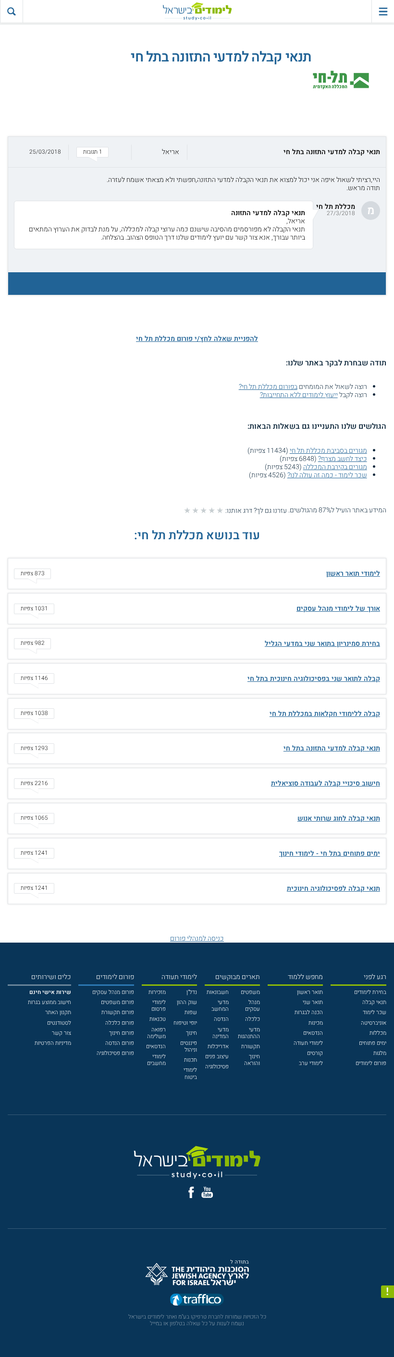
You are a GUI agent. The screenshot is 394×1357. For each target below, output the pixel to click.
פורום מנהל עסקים (113, 992)
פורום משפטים (117, 1002)
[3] (203, 510)
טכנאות (157, 1019)
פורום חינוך (121, 1033)
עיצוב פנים (217, 1057)
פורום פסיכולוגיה (115, 1053)
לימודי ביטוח (190, 1073)
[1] (220, 510)
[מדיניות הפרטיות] (387, 1291)
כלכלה (252, 1019)
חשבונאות (218, 992)
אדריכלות (218, 1046)
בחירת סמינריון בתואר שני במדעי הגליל (322, 644)
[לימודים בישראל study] (197, 11)
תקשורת (250, 1046)
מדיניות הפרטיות (53, 1043)
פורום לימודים (371, 1063)
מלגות (379, 1053)
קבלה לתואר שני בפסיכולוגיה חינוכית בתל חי (313, 679)
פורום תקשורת (117, 1012)
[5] (187, 510)
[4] (195, 510)
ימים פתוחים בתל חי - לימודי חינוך (329, 853)
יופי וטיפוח (185, 1023)
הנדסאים (313, 1033)
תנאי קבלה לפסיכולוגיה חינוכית (333, 889)
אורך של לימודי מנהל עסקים (338, 609)
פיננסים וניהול (188, 1046)
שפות (191, 1012)
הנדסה (221, 1019)
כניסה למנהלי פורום (197, 938)
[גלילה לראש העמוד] (387, 1334)
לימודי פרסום (158, 1005)
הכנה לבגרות (309, 1012)
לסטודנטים (59, 1023)
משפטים (250, 992)
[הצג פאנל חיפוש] (11, 11)
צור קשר (61, 1033)
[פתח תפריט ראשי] (382, 11)
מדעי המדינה (220, 1033)
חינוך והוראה (252, 1060)
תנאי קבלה (374, 1002)
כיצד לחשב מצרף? (342, 459)
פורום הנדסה (119, 1043)
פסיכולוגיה (217, 1067)
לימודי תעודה (308, 1043)
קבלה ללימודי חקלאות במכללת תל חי (325, 714)
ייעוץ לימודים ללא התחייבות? (299, 395)
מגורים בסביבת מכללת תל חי (328, 451)
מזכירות (157, 992)
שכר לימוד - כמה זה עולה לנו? (327, 475)
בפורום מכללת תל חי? (268, 387)
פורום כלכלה (119, 1023)
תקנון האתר (58, 1012)
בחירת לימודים (370, 992)
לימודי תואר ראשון (353, 574)
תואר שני (313, 1002)
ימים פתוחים (372, 1043)
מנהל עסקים (252, 1005)
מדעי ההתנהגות (249, 1033)
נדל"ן (191, 992)
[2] (212, 510)
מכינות (315, 1023)
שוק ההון (187, 1002)
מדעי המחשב (220, 1005)
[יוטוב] (207, 1192)
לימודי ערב (311, 1063)
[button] (196, 152)
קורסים (315, 1053)
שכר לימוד (374, 1012)
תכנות (190, 1060)
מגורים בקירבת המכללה (335, 467)
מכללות (377, 1033)
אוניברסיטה (373, 1023)
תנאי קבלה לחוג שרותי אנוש (338, 818)
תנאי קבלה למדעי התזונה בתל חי (331, 748)
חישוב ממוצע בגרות (49, 1002)
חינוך (191, 1033)
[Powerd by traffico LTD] (197, 1301)
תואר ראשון (310, 992)
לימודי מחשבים (156, 1060)
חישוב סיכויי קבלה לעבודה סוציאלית (325, 783)
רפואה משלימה (156, 1033)
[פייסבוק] (191, 1192)
